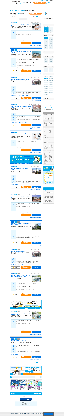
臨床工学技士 (28, 413)
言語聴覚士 (20, 413)
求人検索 (22, 6)
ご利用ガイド (15, 6)
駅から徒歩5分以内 (51, 59)
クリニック (46, 39)
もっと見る (48, 64)
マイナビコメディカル (12, 8)
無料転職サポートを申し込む (39, 2)
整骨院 (51, 43)
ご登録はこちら (50, 175)
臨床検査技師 (24, 413)
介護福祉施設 (51, 37)
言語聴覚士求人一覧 (24, 8)
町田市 (31, 8)
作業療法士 (16, 413)
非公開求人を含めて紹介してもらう (35, 13)
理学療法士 (12, 413)
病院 (46, 37)
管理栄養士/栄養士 (38, 413)
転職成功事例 (29, 6)
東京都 (28, 8)
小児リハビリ (46, 43)
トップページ (11, 6)
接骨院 (46, 45)
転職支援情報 (36, 6)
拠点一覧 (50, 6)
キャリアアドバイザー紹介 (43, 6)
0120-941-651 (27, 2)
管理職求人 (46, 59)
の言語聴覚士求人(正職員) (20, 79)
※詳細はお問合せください (19, 340)
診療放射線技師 (33, 413)
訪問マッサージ (51, 45)
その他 (51, 47)
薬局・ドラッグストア (46, 47)
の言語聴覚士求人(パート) (20, 251)
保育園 (51, 41)
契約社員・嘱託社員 (51, 69)
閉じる (48, 96)
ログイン (49, 2)
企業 (46, 41)
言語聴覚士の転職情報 (19, 8)
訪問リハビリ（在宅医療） (51, 39)
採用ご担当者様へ (43, 0)
